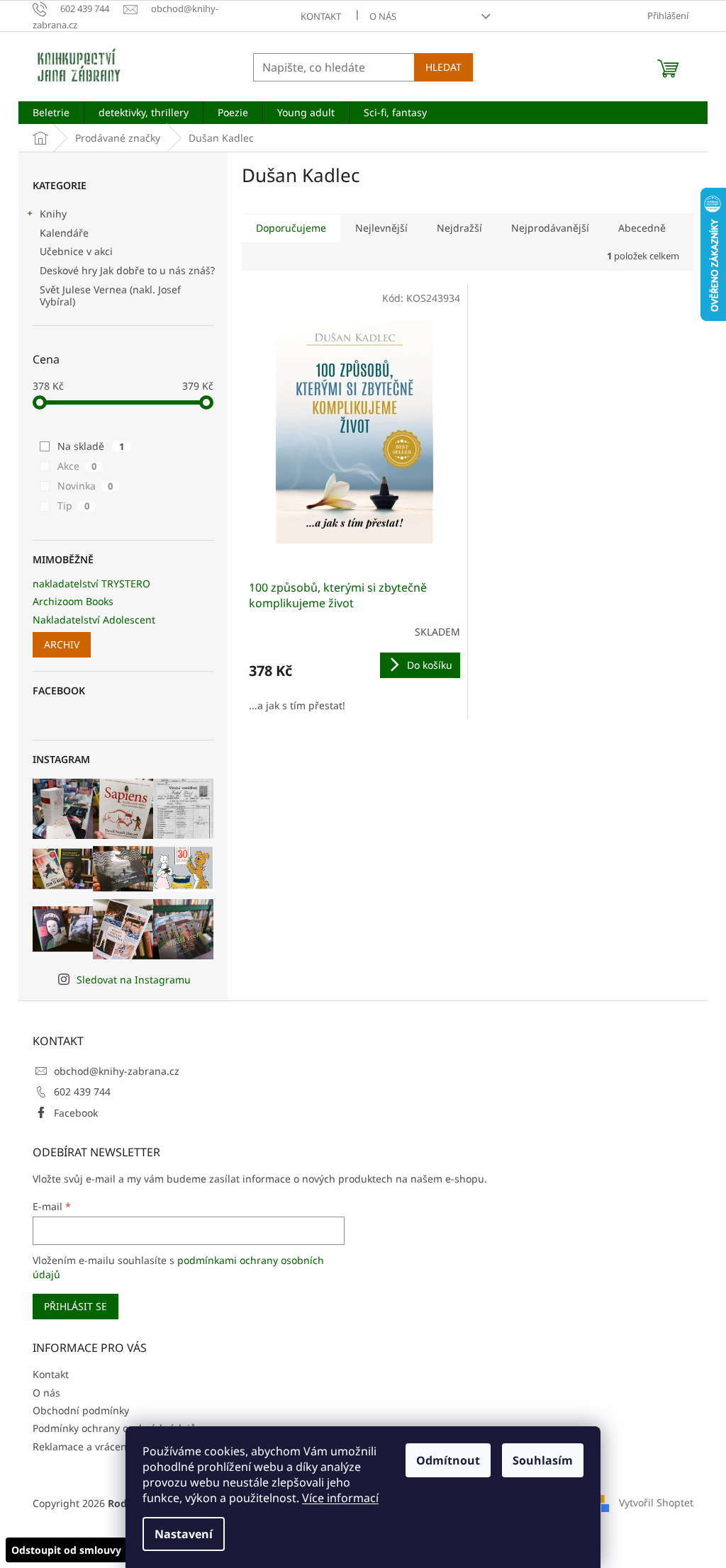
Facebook (76, 1112)
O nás (382, 16)
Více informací (340, 1498)
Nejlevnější (381, 228)
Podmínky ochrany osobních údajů (114, 1428)
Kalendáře (64, 232)
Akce (76, 466)
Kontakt (321, 16)
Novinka (85, 485)
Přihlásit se (75, 1306)
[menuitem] (51, 112)
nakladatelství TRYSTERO (91, 583)
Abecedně (642, 228)
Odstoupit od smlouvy (66, 1550)
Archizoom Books (73, 601)
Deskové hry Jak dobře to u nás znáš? (127, 270)
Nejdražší (459, 228)
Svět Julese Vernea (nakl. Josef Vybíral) (110, 295)
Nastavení (184, 1534)
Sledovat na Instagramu (134, 979)
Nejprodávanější (550, 228)
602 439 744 (82, 1091)
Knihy (53, 213)
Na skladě (90, 446)
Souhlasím (543, 1460)
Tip (73, 505)
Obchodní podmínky (81, 1410)
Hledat (443, 67)
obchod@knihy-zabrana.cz (116, 1071)
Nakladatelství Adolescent (94, 619)
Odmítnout (448, 1460)
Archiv (61, 644)
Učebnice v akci (76, 251)
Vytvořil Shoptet (656, 1501)
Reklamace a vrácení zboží (95, 1446)
